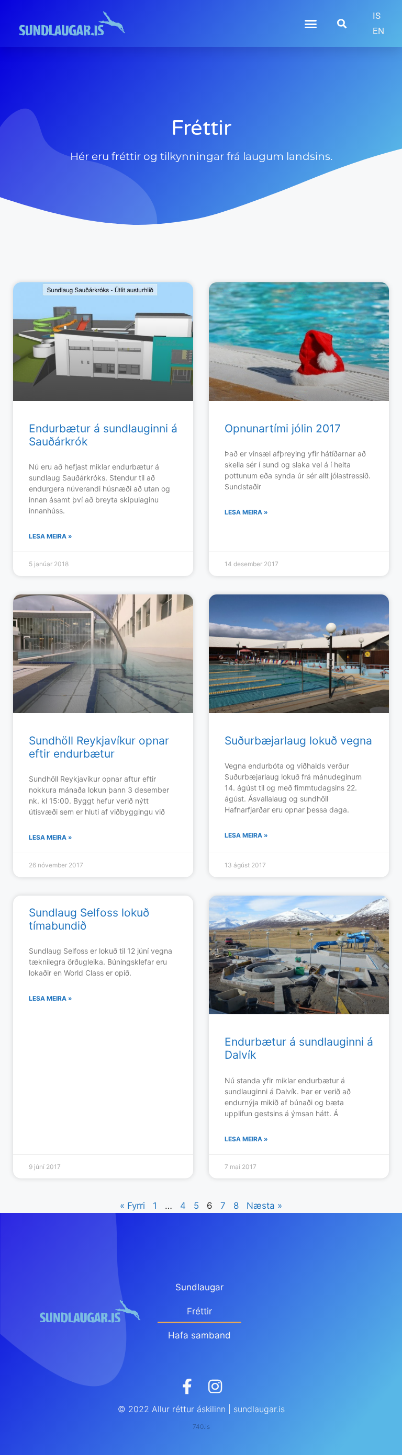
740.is (201, 1426)
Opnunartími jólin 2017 (283, 428)
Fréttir (199, 1311)
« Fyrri (132, 1205)
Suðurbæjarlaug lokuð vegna (298, 740)
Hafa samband (199, 1335)
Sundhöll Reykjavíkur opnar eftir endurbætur (99, 747)
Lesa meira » (50, 536)
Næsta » (264, 1205)
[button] (311, 23)
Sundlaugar (199, 1287)
